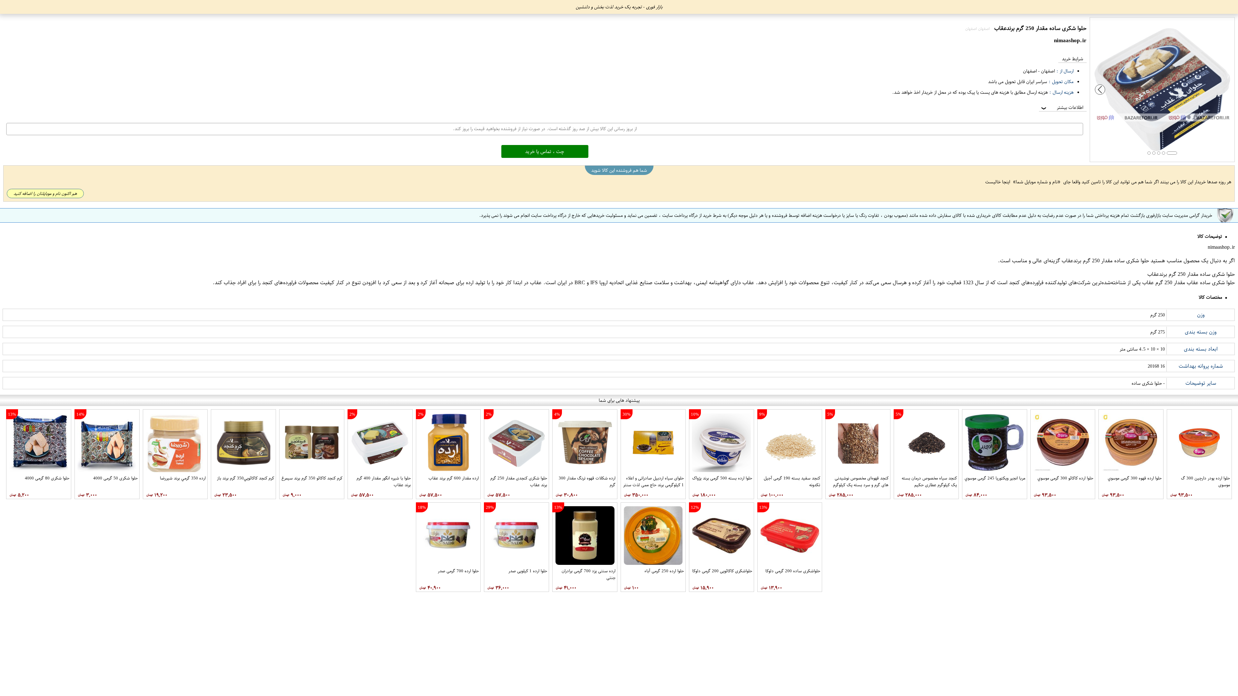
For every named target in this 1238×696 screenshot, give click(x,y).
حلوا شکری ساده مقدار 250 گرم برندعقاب (1105, 260)
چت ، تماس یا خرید (544, 151)
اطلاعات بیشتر (1062, 107)
